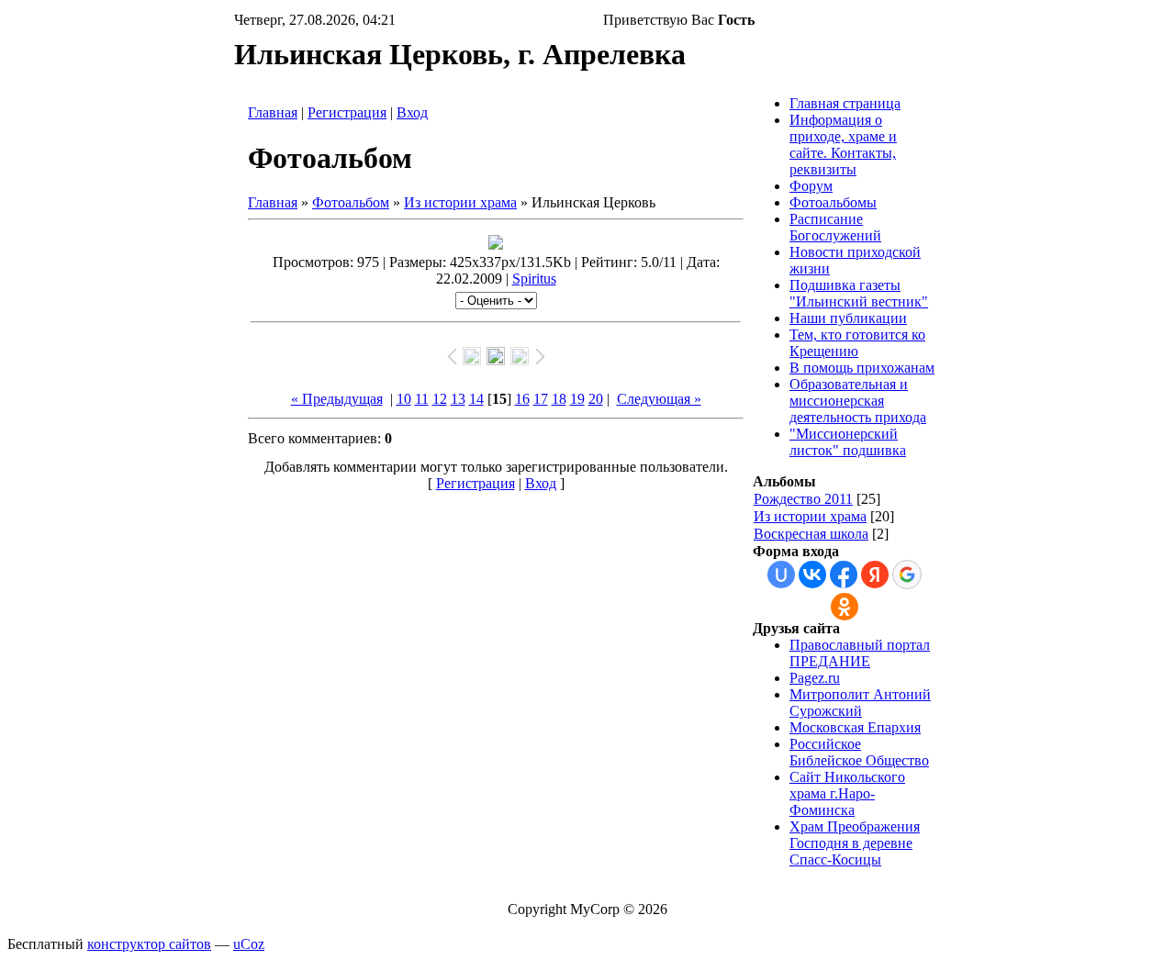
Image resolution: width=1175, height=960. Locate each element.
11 (422, 399)
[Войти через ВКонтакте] (812, 574)
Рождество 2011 (803, 499)
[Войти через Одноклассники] (844, 606)
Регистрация (347, 112)
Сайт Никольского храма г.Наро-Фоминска (847, 793)
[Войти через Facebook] (843, 574)
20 (595, 399)
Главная (272, 112)
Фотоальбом (350, 202)
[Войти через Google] (907, 574)
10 (404, 399)
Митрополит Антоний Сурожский (860, 703)
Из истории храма (460, 202)
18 (559, 399)
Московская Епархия (855, 727)
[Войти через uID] (781, 574)
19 (577, 399)
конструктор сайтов (149, 944)
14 (476, 399)
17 (540, 399)
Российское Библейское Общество (859, 752)
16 (522, 399)
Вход (412, 112)
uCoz (248, 944)
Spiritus (534, 278)
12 (439, 399)
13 (458, 399)
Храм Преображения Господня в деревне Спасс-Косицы (854, 843)
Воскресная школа (811, 533)
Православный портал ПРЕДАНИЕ (859, 653)
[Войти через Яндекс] (875, 574)
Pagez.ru (814, 678)
